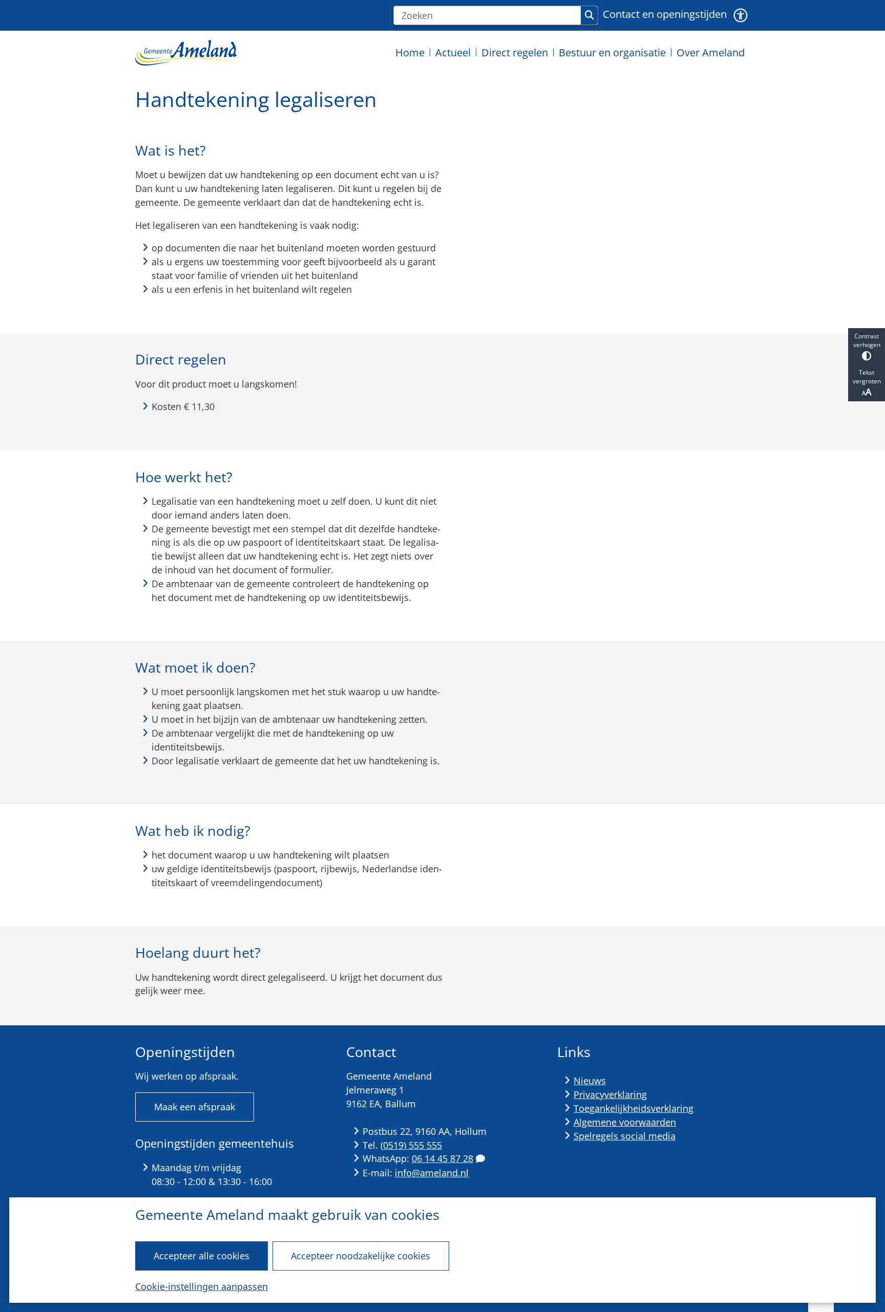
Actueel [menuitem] (453, 52)
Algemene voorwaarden (625, 1122)
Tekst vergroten (867, 376)
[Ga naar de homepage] (186, 52)
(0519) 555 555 (411, 1145)
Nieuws (590, 1080)
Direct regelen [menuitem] (514, 52)
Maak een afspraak (194, 1107)
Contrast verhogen (866, 340)
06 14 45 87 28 (442, 1158)
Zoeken (589, 15)
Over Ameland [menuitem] (711, 52)
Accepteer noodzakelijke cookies (360, 1256)
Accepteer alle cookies (201, 1256)
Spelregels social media (625, 1136)
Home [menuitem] (410, 52)
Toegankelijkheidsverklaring (633, 1108)
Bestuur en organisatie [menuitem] (612, 52)
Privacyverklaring (610, 1094)
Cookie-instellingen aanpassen (201, 1286)
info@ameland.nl (432, 1173)
